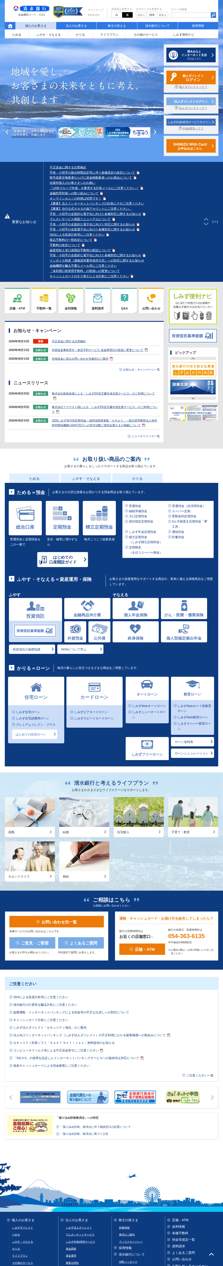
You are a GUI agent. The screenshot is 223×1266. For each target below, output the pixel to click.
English (94, 15)
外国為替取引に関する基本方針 (107, 1120)
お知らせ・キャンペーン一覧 (141, 369)
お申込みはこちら (190, 146)
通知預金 (178, 532)
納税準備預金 (138, 511)
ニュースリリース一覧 (146, 436)
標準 (152, 15)
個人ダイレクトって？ (193, 87)
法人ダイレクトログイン (191, 101)
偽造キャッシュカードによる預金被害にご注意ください (51, 871)
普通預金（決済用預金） (189, 506)
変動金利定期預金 (184, 516)
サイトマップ (96, 10)
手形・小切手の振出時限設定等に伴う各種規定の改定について (92, 172)
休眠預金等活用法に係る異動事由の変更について (170, 1110)
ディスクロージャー (131, 1047)
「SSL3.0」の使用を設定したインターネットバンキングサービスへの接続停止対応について (76, 863)
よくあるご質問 (83, 748)
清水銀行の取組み (129, 1081)
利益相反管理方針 (137, 1104)
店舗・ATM (17, 308)
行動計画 (13, 1110)
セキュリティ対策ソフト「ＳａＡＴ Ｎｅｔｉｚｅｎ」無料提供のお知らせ (64, 848)
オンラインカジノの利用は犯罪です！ (75, 198)
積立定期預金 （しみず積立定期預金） (145, 539)
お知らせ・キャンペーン (190, 1071)
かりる (80, 34)
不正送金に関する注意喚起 (68, 167)
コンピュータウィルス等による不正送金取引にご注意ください (56, 856)
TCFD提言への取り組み (67, 1120)
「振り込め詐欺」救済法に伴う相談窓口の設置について (95, 932)
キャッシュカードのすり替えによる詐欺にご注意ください (89, 276)
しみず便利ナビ (183, 34)
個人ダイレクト (193, 78)
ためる (16, 34)
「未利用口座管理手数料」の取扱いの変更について (85, 271)
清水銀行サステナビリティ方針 (28, 1120)
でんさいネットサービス (80, 1040)
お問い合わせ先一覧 (59, 727)
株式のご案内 (127, 1040)
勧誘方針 (11, 1104)
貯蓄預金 (178, 537)
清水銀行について (157, 25)
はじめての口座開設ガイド (63, 559)
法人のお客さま (76, 25)
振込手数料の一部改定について (71, 240)
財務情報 (124, 1033)
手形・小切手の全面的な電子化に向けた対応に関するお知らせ (92, 224)
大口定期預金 (138, 516)
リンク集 (178, 1084)
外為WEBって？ (193, 128)
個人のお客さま (23, 1025)
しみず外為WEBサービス (80, 1047)
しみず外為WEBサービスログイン (189, 122)
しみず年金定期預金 (142, 532)
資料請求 (98, 308)
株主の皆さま (117, 25)
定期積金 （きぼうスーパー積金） (145, 550)
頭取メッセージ (128, 1067)
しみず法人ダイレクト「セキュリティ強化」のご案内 (49, 833)
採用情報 (197, 25)
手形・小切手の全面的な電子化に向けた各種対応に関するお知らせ (95, 214)
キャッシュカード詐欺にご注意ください (40, 825)
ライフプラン (109, 34)
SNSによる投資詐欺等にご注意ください (77, 234)
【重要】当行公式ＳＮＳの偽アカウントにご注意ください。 (91, 208)
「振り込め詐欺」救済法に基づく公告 (84, 939)
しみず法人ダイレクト (79, 1033)
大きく (163, 15)
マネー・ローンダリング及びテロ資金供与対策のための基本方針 (120, 1115)
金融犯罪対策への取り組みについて (74, 193)
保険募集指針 (114, 1104)
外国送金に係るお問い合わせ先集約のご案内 (80, 358)
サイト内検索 (179, 9)
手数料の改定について (65, 245)
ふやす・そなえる (48, 34)
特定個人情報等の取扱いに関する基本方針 (74, 1104)
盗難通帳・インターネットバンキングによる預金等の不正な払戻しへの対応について (71, 817)
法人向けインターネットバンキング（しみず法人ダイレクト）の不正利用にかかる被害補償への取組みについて (89, 840)
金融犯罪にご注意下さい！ (191, 1078)
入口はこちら (194, 55)
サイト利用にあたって (68, 1110)
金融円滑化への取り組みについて (175, 1104)
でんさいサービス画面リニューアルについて (80, 219)
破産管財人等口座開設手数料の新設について (80, 250)
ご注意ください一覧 (200, 881)
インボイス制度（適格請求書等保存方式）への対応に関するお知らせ (97, 260)
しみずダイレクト (22, 1033)
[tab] (33, 132)
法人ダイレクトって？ (193, 108)
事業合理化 (72, 1068)
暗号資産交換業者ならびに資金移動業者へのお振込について (91, 177)
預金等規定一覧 (183, 1045)
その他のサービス (145, 34)
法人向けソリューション (80, 1075)
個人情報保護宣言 (31, 1104)
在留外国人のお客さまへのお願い (72, 183)
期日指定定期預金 (141, 521)
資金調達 (71, 1054)
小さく (141, 15)
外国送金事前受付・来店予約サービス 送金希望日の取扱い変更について (97, 350)
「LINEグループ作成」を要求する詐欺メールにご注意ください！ (94, 188)
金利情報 (71, 308)
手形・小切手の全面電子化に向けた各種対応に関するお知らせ (92, 229)
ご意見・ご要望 (35, 748)
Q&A (124, 308)
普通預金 (135, 506)
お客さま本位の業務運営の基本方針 (110, 1110)
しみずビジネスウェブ (79, 1082)
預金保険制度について (36, 1110)
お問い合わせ (151, 308)
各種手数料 (180, 1038)
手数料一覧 (44, 308)
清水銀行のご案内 (129, 1074)
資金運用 (71, 1061)
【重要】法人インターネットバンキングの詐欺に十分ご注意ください (97, 203)
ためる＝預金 (31, 492)
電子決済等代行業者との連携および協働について (40, 1115)
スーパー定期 (181, 511)
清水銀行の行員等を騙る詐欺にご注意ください (45, 810)
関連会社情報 (127, 1088)
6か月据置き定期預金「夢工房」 (189, 524)
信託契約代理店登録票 (146, 1120)
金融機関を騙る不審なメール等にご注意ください (83, 265)
